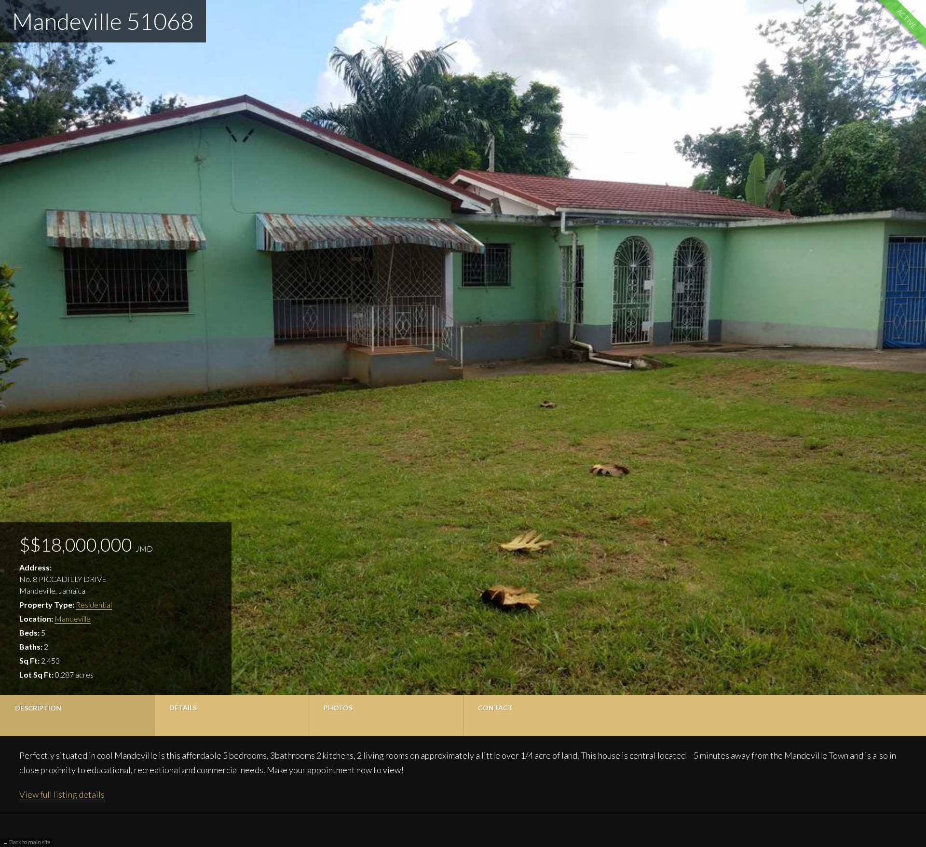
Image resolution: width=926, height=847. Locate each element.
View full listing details (62, 794)
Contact (495, 708)
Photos (338, 708)
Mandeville (72, 618)
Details (183, 708)
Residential (94, 604)
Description (38, 708)
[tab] (77, 715)
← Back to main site (26, 842)
